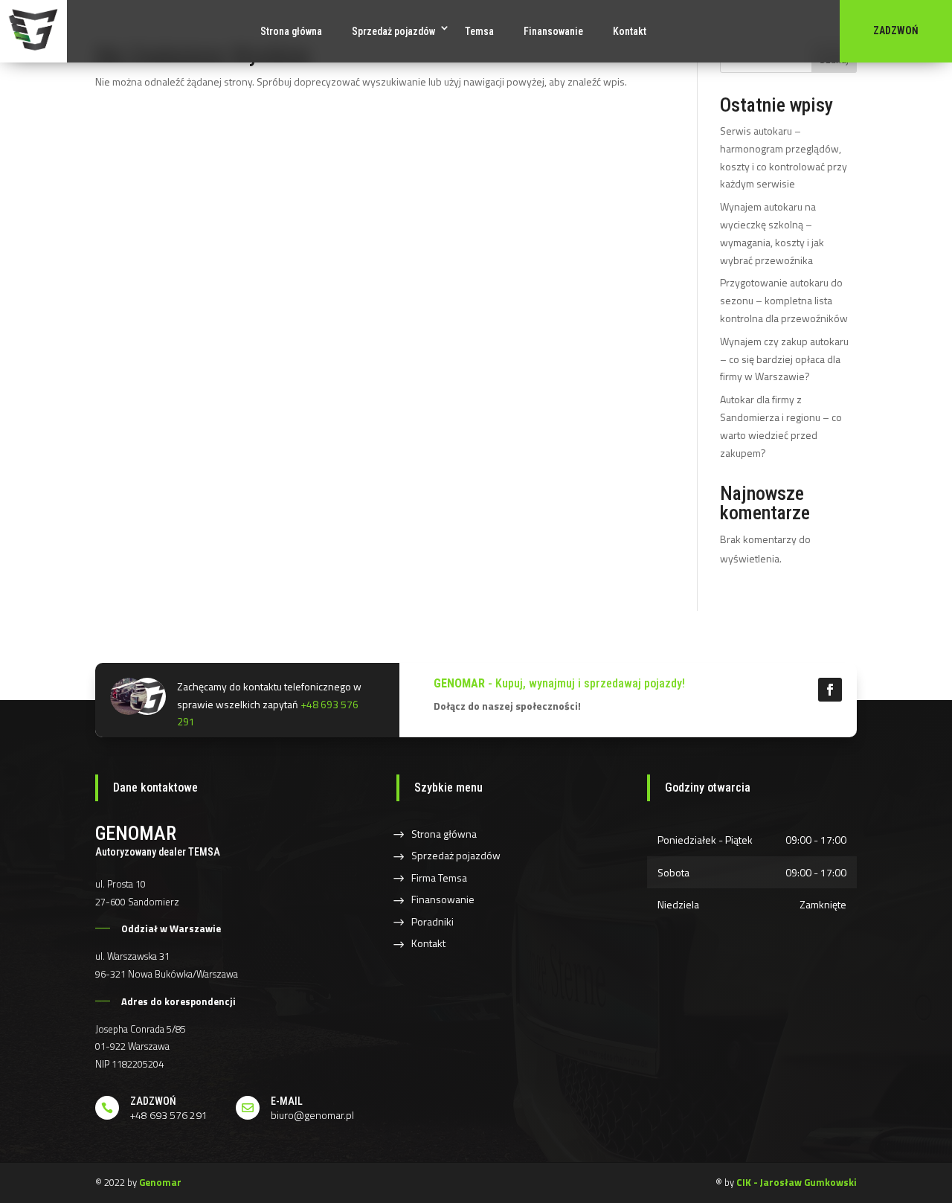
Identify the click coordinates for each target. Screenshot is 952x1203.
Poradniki (432, 921)
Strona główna (291, 31)
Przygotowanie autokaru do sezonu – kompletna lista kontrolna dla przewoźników (784, 300)
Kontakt (629, 31)
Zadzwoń (896, 30)
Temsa (479, 31)
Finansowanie (553, 31)
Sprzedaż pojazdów (393, 31)
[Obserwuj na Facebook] (830, 690)
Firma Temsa (439, 877)
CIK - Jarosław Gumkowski (796, 1182)
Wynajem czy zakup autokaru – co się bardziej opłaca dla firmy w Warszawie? (784, 359)
